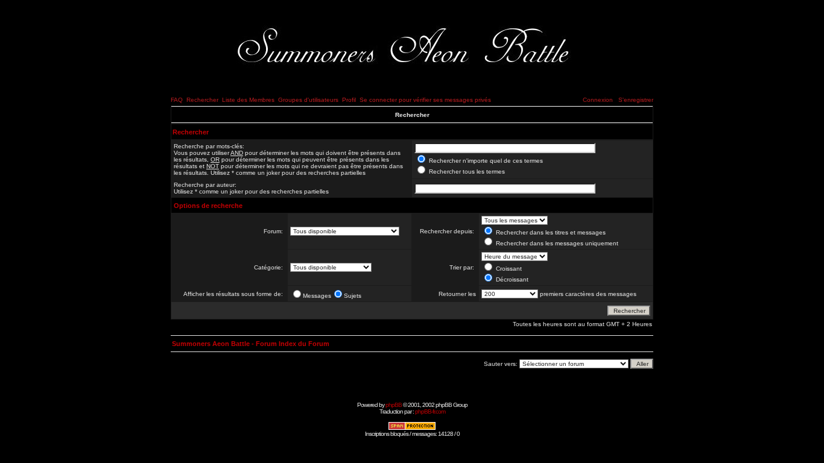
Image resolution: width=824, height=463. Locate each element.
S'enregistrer (635, 99)
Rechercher (202, 99)
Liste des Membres (248, 99)
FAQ (177, 99)
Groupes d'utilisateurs (308, 99)
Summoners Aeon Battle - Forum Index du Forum (250, 343)
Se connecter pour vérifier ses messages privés (425, 99)
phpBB (393, 405)
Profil (349, 99)
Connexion (598, 99)
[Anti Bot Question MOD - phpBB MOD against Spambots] (412, 428)
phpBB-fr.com (430, 411)
